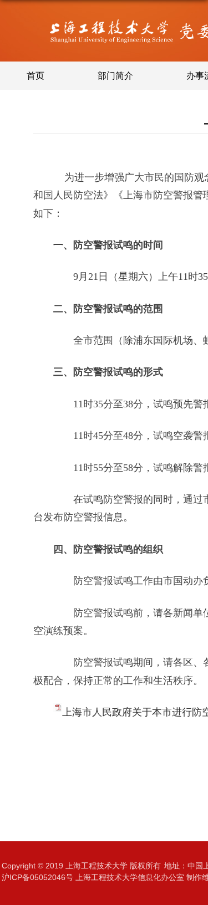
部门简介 (115, 75)
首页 (35, 75)
